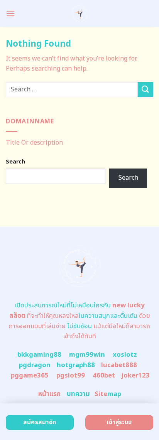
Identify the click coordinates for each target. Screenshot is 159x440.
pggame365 (30, 376)
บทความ (78, 394)
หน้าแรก (49, 394)
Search (15, 162)
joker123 (135, 376)
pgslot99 (70, 376)
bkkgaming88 (39, 355)
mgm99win (87, 355)
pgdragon (35, 365)
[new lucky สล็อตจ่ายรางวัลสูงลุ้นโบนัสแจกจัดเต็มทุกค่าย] (79, 13)
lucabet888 (119, 365)
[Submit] (145, 89)
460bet (104, 376)
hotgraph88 (76, 365)
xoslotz (125, 355)
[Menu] (10, 13)
